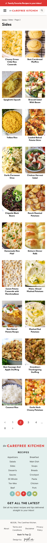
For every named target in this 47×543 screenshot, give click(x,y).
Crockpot (34, 474)
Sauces (12, 474)
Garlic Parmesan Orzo (12, 176)
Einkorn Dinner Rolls (35, 252)
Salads (13, 461)
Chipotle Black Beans (12, 214)
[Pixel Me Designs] (28, 539)
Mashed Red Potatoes (35, 330)
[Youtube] (34, 493)
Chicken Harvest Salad (35, 176)
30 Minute (12, 479)
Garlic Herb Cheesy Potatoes (35, 408)
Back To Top (22, 534)
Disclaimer (29, 528)
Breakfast (34, 457)
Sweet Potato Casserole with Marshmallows (12, 291)
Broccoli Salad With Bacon (35, 101)
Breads (34, 470)
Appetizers (13, 457)
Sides (12, 466)
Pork (34, 487)
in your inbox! (25, 3)
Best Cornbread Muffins (34, 60)
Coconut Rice (12, 407)
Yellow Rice (12, 137)
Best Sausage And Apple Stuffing (12, 368)
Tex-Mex (13, 483)
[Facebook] (12, 493)
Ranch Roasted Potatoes (35, 214)
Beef (13, 487)
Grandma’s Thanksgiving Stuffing (35, 369)
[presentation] (12, 44)
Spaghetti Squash (12, 99)
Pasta (34, 479)
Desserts (12, 470)
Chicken (34, 483)
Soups (34, 466)
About (6, 528)
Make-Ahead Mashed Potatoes (35, 290)
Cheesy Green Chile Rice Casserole (12, 62)
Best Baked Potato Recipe (12, 330)
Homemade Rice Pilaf (12, 252)
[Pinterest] (23, 493)
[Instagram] (17, 493)
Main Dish (34, 461)
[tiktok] (29, 493)
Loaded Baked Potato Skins (35, 138)
